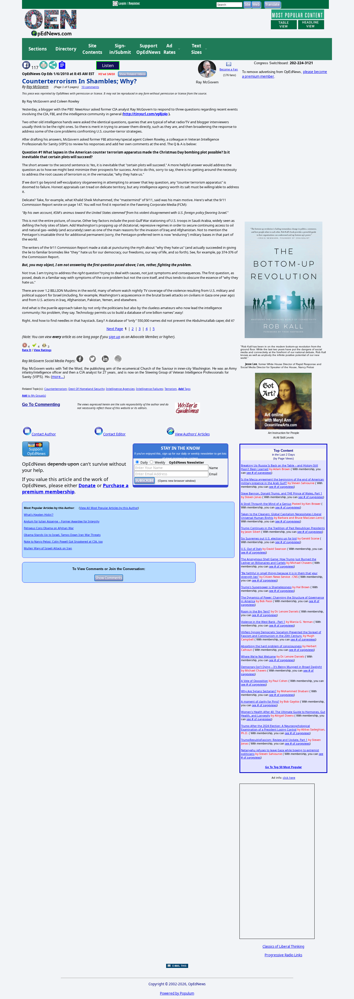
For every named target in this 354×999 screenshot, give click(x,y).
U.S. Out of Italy (251, 549)
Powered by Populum (177, 993)
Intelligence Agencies (120, 389)
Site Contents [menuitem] (92, 49)
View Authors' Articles (192, 434)
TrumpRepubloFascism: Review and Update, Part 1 (274, 740)
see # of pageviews (258, 473)
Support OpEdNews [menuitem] (146, 49)
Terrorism (171, 389)
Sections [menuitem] (38, 49)
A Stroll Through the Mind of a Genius (266, 504)
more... (58, 376)
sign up (114, 336)
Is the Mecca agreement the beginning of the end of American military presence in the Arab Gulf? (282, 481)
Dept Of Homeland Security (86, 389)
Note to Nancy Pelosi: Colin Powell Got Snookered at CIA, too (63, 541)
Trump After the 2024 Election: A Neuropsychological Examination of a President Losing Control (275, 727)
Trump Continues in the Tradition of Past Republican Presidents (283, 528)
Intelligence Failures (149, 389)
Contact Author (44, 434)
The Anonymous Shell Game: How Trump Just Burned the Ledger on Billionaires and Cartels (278, 561)
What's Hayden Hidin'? (38, 514)
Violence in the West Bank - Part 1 (263, 622)
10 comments (90, 87)
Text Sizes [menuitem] (196, 49)
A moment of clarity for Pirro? (260, 701)
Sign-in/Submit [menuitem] (119, 49)
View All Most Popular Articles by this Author (109, 508)
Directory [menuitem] (65, 49)
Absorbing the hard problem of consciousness (271, 646)
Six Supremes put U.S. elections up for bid (269, 538)
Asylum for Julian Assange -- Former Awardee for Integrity (61, 521)
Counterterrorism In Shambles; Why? (79, 81)
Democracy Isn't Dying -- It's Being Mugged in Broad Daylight (281, 667)
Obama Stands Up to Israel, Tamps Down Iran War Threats (62, 535)
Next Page (115, 328)
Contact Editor (114, 434)
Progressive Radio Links (283, 955)
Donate (87, 485)
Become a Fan (229, 69)
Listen (108, 65)
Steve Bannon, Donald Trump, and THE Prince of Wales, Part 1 (281, 493)
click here (289, 777)
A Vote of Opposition (254, 681)
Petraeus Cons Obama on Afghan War (49, 528)
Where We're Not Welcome (258, 656)
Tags (184, 389)
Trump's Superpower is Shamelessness (266, 587)
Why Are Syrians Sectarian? (258, 691)
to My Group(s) (34, 395)
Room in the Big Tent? (255, 611)
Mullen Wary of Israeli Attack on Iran (48, 548)
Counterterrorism (55, 389)
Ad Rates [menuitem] (169, 49)
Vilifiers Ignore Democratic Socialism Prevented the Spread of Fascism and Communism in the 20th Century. (281, 634)
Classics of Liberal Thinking (283, 946)
